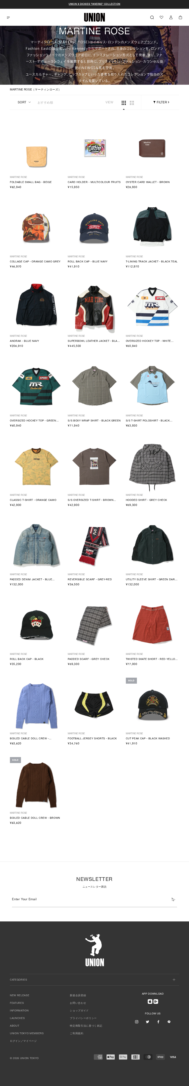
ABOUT (14, 1026)
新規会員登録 (78, 995)
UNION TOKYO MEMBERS (27, 1033)
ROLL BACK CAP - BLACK (27, 659)
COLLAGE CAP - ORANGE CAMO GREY (35, 262)
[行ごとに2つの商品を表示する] (132, 103)
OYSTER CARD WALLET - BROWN (148, 182)
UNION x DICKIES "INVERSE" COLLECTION (94, 4)
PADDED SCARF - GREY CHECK (88, 659)
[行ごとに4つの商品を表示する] (124, 103)
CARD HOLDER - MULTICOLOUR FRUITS (94, 182)
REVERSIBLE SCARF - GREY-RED (90, 579)
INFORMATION (19, 1011)
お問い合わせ (78, 1003)
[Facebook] (158, 1022)
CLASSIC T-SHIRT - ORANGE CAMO (33, 500)
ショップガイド (79, 1011)
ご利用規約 (76, 1033)
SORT (22, 102)
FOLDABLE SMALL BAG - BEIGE (31, 182)
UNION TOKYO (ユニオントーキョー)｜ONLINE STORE (47, 30)
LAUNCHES (17, 1018)
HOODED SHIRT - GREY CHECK (146, 500)
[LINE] (169, 1022)
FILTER (161, 102)
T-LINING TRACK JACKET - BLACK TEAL (152, 262)
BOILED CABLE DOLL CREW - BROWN (35, 818)
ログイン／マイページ (23, 1041)
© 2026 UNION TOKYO (24, 1058)
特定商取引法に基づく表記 (86, 1026)
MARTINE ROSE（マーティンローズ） (119, 30)
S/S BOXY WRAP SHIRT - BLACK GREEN (94, 421)
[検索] (152, 17)
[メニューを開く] (8, 17)
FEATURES (17, 1003)
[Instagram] (136, 1022)
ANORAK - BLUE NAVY (24, 341)
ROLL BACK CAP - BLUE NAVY (88, 262)
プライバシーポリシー (83, 1018)
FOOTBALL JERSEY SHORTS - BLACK (92, 739)
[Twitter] (147, 1022)
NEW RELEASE (19, 995)
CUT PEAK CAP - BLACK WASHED (148, 739)
